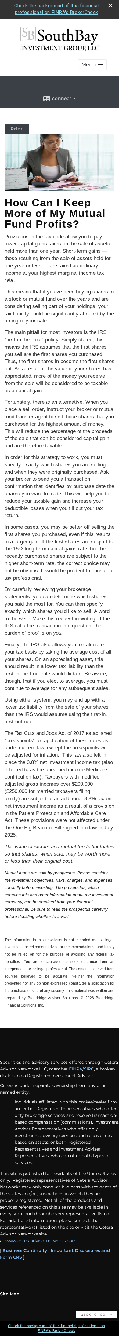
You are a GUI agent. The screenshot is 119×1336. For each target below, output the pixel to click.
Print (17, 129)
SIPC (89, 1069)
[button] (92, 64)
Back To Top (93, 1314)
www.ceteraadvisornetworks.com (41, 1240)
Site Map (10, 1294)
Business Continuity (24, 1250)
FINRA (75, 1069)
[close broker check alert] (110, 5)
